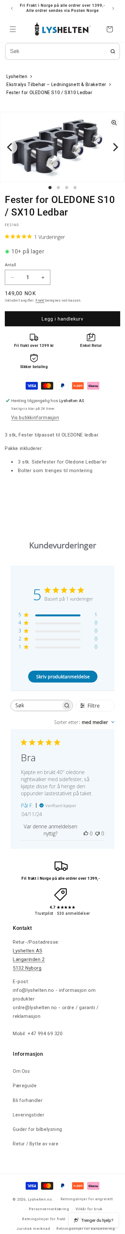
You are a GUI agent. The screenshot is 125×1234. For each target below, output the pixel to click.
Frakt (40, 300)
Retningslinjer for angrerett (87, 1199)
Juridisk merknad (33, 1229)
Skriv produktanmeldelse (63, 677)
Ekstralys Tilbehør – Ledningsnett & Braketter (56, 84)
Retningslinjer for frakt (43, 1219)
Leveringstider (28, 1114)
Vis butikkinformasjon (35, 417)
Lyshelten (16, 76)
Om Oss (21, 1071)
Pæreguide (25, 1085)
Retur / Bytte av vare (36, 1143)
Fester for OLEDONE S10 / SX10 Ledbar (49, 92)
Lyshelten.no (40, 1199)
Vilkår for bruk (89, 1209)
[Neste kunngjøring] (113, 8)
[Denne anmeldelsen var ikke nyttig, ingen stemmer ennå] (97, 833)
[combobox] (84, 722)
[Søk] (113, 51)
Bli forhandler (28, 1100)
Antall (10, 264)
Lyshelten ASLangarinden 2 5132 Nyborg (29, 959)
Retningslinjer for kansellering (85, 1229)
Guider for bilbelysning (37, 1129)
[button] (13, 29)
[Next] (115, 147)
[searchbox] (36, 705)
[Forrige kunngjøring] (12, 8)
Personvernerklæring (49, 1209)
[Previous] (10, 147)
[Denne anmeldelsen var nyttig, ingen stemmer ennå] (86, 833)
